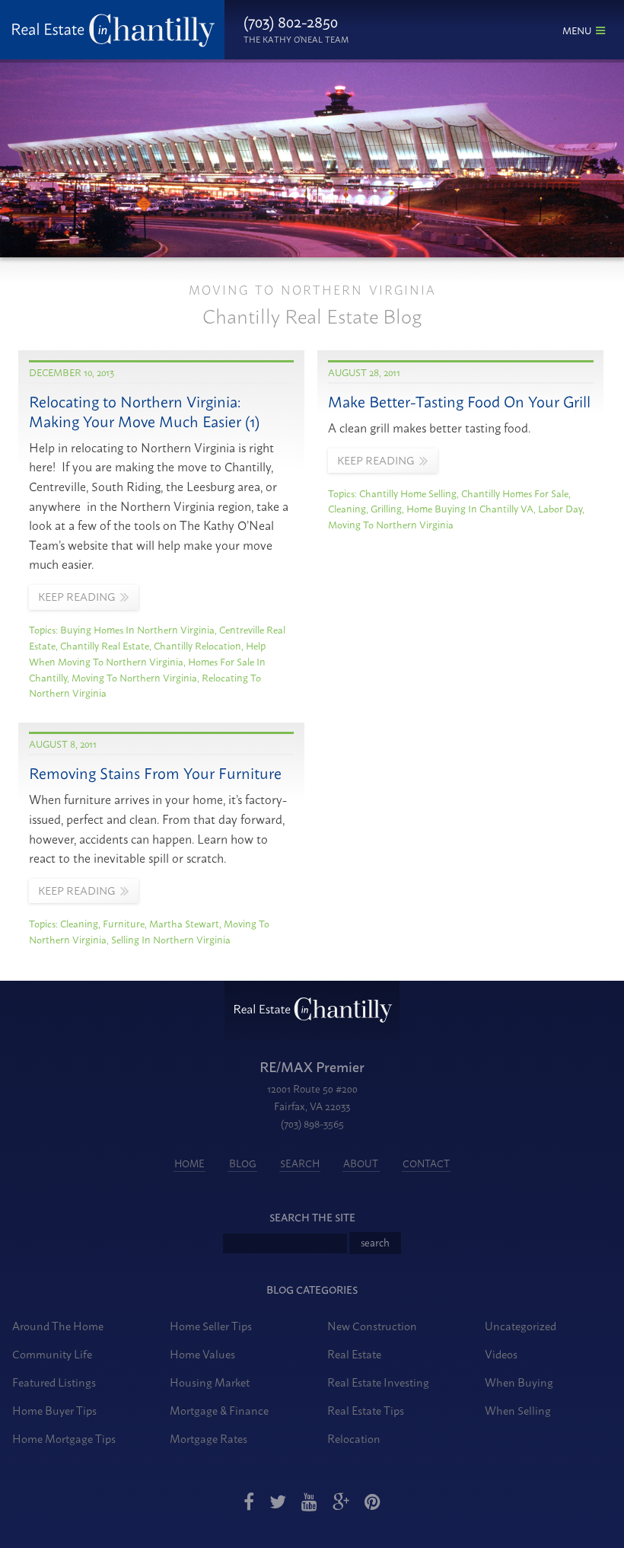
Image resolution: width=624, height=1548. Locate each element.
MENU (576, 29)
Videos (501, 1353)
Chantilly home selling (408, 492)
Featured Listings (54, 1381)
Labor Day (560, 508)
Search (300, 1162)
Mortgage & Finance (219, 1409)
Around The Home (57, 1325)
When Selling (518, 1409)
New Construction (372, 1325)
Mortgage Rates (208, 1437)
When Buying (519, 1381)
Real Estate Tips (365, 1409)
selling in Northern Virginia (171, 938)
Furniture (124, 922)
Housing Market (210, 1381)
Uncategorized (520, 1325)
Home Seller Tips (211, 1325)
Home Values (202, 1353)
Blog (242, 1162)
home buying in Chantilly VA (469, 508)
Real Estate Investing (378, 1381)
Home (189, 1162)
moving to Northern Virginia (134, 677)
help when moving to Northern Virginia (147, 653)
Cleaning (347, 508)
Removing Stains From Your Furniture (155, 772)
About (360, 1162)
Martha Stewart (184, 922)
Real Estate (354, 1353)
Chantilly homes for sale (514, 492)
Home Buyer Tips (54, 1409)
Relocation (353, 1437)
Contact (426, 1162)
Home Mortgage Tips (64, 1437)
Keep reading (76, 596)
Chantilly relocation (197, 645)
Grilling (386, 508)
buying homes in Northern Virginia (137, 629)
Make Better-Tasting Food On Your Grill (459, 400)
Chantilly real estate (104, 645)
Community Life (52, 1353)
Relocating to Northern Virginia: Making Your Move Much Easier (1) (144, 410)
